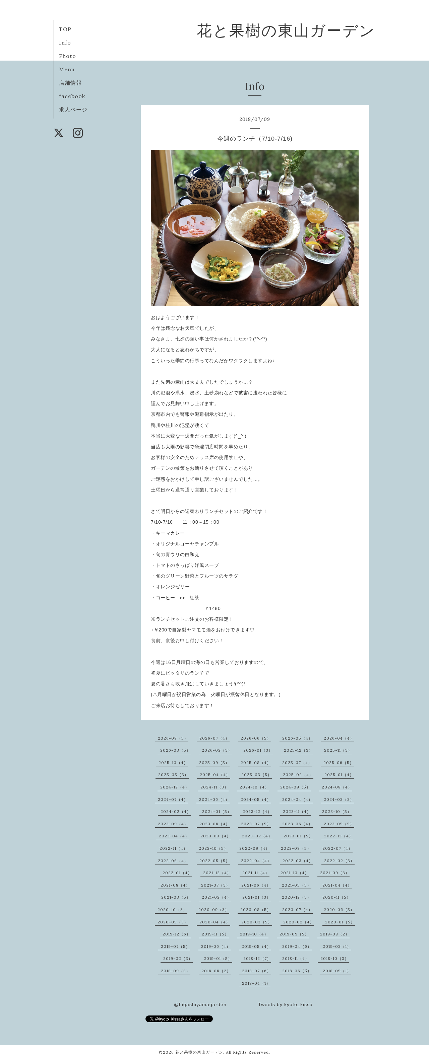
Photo (67, 56)
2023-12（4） (257, 811)
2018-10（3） (334, 958)
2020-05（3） (173, 921)
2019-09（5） (294, 933)
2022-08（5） (296, 848)
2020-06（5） (339, 909)
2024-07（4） (173, 799)
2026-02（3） (217, 750)
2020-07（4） (297, 909)
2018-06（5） (297, 970)
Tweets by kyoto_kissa (285, 1004)
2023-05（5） (339, 823)
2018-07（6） (256, 970)
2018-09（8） (175, 970)
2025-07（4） (297, 762)
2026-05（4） (297, 738)
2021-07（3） (215, 885)
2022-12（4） (338, 835)
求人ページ (73, 109)
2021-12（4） (217, 872)
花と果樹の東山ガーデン (286, 30)
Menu (67, 69)
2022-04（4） (256, 860)
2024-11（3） (214, 786)
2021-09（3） (335, 872)
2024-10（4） (254, 786)
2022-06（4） (173, 860)
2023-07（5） (256, 823)
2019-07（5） (175, 946)
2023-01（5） (298, 835)
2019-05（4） (256, 946)
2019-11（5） (215, 933)
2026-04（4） (339, 738)
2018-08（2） (216, 970)
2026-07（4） (214, 738)
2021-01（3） (256, 897)
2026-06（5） (256, 738)
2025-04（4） (215, 774)
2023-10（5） (337, 811)
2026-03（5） (175, 750)
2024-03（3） (339, 799)
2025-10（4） (173, 762)
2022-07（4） (337, 848)
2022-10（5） (213, 848)
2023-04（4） (174, 835)
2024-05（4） (256, 799)
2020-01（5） (340, 921)
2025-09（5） (214, 762)
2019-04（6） (297, 946)
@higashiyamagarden (200, 1004)
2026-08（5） (173, 738)
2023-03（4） (215, 835)
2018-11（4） (295, 958)
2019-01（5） (218, 958)
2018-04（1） (256, 983)
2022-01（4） (177, 872)
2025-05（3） (173, 774)
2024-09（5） (295, 786)
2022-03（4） (298, 860)
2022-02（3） (339, 860)
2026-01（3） (258, 750)
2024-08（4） (337, 786)
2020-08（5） (255, 909)
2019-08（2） (335, 933)
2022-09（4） (254, 848)
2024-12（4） (174, 786)
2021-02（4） (216, 897)
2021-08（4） (175, 885)
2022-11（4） (174, 848)
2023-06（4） (297, 823)
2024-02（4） (176, 811)
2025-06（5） (338, 762)
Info (65, 42)
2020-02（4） (298, 921)
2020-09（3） (213, 909)
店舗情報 (70, 82)
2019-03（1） (337, 946)
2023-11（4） (297, 811)
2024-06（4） (214, 799)
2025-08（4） (256, 762)
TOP (65, 29)
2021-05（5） (296, 885)
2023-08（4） (214, 823)
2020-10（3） (172, 909)
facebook (72, 96)
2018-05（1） (337, 970)
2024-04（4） (297, 799)
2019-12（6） (177, 933)
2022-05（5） (214, 860)
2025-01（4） (339, 774)
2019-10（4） (254, 933)
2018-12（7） (257, 958)
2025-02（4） (298, 774)
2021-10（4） (295, 872)
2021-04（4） (337, 885)
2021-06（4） (256, 885)
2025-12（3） (298, 750)
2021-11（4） (255, 872)
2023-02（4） (257, 835)
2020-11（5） (336, 897)
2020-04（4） (214, 921)
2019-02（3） (178, 958)
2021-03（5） (176, 897)
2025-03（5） (256, 774)
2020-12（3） (296, 897)
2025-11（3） (338, 750)
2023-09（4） (173, 823)
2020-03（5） (256, 921)
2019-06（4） (216, 946)
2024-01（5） (217, 811)
